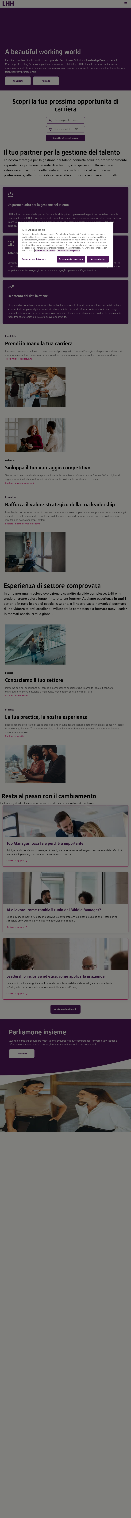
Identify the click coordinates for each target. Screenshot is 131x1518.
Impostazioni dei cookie (34, 259)
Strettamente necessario (71, 259)
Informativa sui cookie (45, 250)
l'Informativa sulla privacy (68, 250)
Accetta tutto (97, 259)
